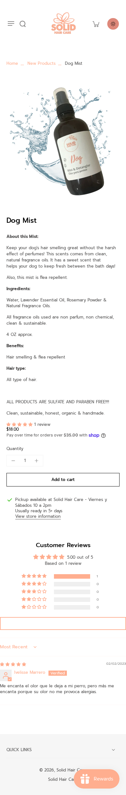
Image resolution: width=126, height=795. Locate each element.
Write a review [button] (63, 623)
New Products (41, 63)
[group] (63, 140)
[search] (23, 23)
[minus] (13, 460)
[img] (13, 664)
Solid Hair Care (71, 770)
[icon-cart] (96, 23)
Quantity (14, 449)
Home (12, 63)
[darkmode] (113, 24)
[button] (20, 424)
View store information (38, 516)
